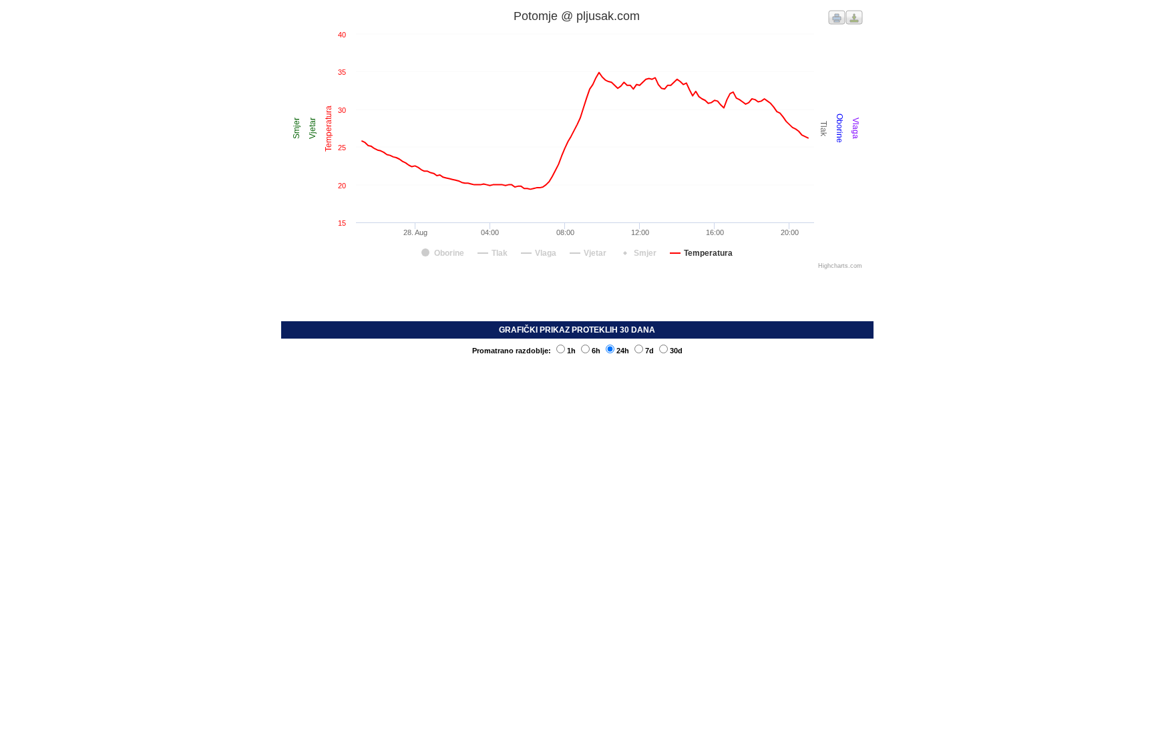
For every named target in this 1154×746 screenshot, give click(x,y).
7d (649, 351)
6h (596, 351)
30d (676, 351)
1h (571, 351)
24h (622, 351)
